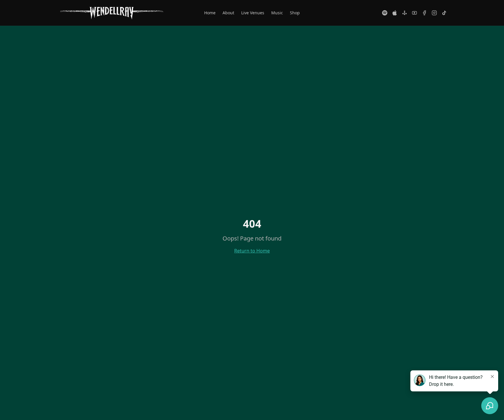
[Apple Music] (394, 12)
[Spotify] (384, 12)
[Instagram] (434, 12)
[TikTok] (444, 12)
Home (210, 12)
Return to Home (252, 251)
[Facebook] (424, 12)
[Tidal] (404, 12)
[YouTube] (414, 12)
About (228, 12)
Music (277, 12)
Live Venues (252, 12)
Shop (295, 12)
